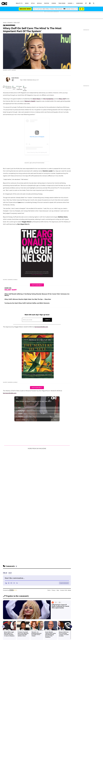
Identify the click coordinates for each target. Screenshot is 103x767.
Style (33, 3)
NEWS (27, 3)
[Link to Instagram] (90, 3)
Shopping (10, 22)
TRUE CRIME (61, 3)
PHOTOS (46, 3)
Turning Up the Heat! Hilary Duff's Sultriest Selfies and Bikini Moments (27, 303)
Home (4, 22)
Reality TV (19, 3)
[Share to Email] (24, 87)
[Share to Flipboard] (19, 87)
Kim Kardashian (48, 98)
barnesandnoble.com (41, 327)
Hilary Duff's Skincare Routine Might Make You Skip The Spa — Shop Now (28, 299)
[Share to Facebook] (9, 87)
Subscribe (79, 3)
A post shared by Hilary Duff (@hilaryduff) (37, 152)
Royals (39, 3)
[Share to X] (14, 87)
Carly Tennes (15, 78)
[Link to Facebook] (86, 3)
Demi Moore (36, 98)
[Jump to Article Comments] (4, 87)
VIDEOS (54, 3)
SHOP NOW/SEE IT (37, 285)
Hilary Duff (17, 22)
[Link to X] (94, 3)
